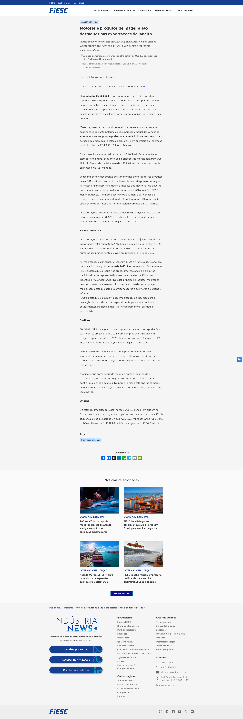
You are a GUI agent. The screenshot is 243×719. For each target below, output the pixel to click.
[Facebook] (173, 712)
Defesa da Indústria (165, 626)
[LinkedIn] (166, 712)
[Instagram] (160, 712)
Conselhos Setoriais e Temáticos (133, 649)
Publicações (123, 637)
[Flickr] (192, 712)
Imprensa (68, 608)
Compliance (123, 692)
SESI (60, 3)
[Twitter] (185, 712)
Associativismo (163, 622)
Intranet (121, 696)
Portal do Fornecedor (127, 684)
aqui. (143, 86)
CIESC (81, 3)
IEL (74, 3)
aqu (111, 77)
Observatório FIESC (165, 645)
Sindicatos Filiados (126, 645)
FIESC (52, 3)
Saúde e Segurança (165, 649)
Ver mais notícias (121, 593)
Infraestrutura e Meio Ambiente (171, 634)
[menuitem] (102, 10)
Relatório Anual (125, 641)
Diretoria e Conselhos (128, 626)
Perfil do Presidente (126, 630)
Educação (161, 630)
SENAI (67, 3)
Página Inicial (55, 608)
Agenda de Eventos (126, 657)
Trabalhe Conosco (126, 680)
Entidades (122, 634)
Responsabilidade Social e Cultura (134, 653)
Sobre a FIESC (124, 622)
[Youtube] (179, 712)
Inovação (160, 637)
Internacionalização (90, 440)
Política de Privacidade (128, 688)
